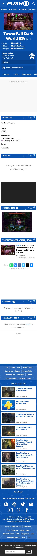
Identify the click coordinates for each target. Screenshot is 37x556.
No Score (6, 62)
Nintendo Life (16, 527)
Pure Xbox (27, 527)
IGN (17, 534)
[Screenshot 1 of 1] (17, 222)
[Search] (33, 3)
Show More (18, 492)
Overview (5, 74)
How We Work (28, 368)
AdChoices (30, 519)
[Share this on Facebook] (19, 265)
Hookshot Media (16, 517)
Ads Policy (20, 375)
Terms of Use (10, 375)
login (28, 324)
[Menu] (3, 3)
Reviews (15, 74)
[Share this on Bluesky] (15, 265)
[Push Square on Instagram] (10, 510)
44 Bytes (22, 519)
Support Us (9, 371)
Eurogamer (25, 534)
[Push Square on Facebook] (26, 510)
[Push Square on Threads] (18, 510)
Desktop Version (25, 378)
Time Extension (12, 530)
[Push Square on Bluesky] (31, 505)
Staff (18, 368)
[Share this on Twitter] (23, 265)
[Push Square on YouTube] (14, 505)
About (12, 368)
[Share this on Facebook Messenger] (31, 265)
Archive (29, 375)
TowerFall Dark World (18, 36)
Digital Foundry (25, 530)
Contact (17, 371)
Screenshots (26, 74)
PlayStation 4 (16, 43)
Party (4, 132)
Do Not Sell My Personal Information (18, 521)
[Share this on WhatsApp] (11, 265)
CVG (23, 537)
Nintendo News (8, 534)
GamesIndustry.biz (13, 537)
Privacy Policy (27, 371)
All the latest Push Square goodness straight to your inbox (18, 546)
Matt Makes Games (18, 46)
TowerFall (5, 147)
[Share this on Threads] (27, 265)
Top (6, 368)
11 (13, 253)
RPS (29, 537)
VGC (32, 534)
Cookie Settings (11, 378)
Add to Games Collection (14, 68)
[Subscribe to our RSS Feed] (6, 505)
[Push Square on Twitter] (22, 505)
